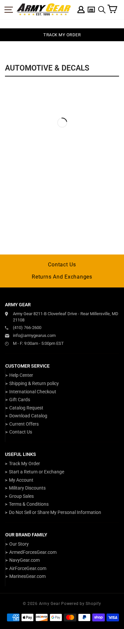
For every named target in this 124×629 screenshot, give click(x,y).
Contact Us (62, 264)
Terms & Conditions (29, 504)
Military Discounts (27, 488)
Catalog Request (26, 407)
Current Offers (24, 424)
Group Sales (21, 496)
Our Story (19, 544)
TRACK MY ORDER (62, 34)
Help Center (21, 375)
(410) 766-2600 (27, 327)
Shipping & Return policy (34, 383)
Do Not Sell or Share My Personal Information (55, 512)
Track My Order (24, 463)
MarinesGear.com (27, 576)
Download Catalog (28, 415)
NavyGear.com (24, 560)
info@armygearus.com (34, 335)
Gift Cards (19, 399)
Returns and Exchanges (62, 277)
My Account (21, 480)
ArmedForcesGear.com (33, 552)
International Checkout (32, 391)
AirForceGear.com (27, 568)
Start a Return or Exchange (36, 471)
